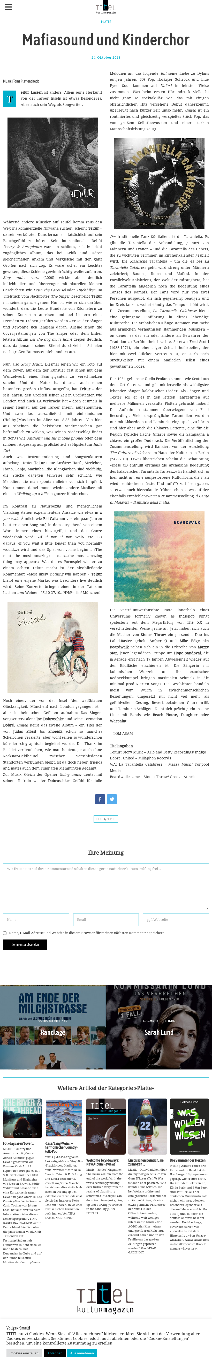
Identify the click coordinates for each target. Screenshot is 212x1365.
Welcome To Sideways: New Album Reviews (102, 1162)
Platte (106, 22)
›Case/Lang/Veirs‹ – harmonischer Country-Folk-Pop (61, 1147)
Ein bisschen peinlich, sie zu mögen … (146, 1162)
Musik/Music (105, 819)
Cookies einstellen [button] (24, 1353)
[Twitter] (112, 799)
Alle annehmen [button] (82, 1353)
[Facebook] (100, 799)
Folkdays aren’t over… (18, 1143)
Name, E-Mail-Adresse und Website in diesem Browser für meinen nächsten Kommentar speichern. (87, 933)
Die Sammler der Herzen (188, 1160)
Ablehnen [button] (55, 1353)
